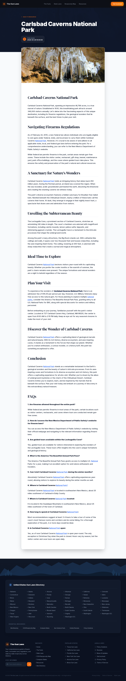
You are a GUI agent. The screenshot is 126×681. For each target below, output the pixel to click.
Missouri (12, 604)
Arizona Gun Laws (72, 659)
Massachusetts (51, 601)
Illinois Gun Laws (72, 662)
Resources (82, 4)
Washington (87, 613)
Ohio (85, 607)
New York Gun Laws (73, 656)
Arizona (49, 591)
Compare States (45, 628)
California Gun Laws (73, 650)
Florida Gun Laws (72, 653)
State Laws (58, 4)
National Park (40, 141)
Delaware (31, 595)
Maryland (31, 601)
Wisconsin (31, 617)
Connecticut (14, 595)
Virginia (67, 613)
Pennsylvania (32, 610)
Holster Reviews (74, 628)
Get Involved (117, 4)
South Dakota (87, 610)
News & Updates (102, 653)
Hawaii (85, 595)
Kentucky (86, 598)
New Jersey (106, 604)
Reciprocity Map (70, 4)
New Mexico (14, 607)
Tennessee (105, 610)
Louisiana (105, 598)
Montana (31, 604)
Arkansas (68, 591)
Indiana (30, 598)
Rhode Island (51, 610)
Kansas (67, 598)
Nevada (67, 604)
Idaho (104, 595)
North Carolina (51, 607)
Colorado (105, 591)
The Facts (47, 4)
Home (38, 647)
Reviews (99, 650)
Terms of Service (102, 662)
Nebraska (50, 604)
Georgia (67, 595)
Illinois (12, 598)
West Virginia (14, 617)
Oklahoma (105, 607)
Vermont (49, 613)
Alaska (30, 591)
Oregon (12, 610)
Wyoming (50, 617)
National (94, 461)
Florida (49, 595)
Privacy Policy (101, 659)
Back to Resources (29, 16)
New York (31, 607)
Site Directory (14, 628)
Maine (12, 601)
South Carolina (70, 610)
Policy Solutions (88, 628)
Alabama (13, 591)
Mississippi (105, 601)
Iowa (48, 598)
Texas (12, 613)
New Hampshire (88, 604)
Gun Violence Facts (59, 628)
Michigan (68, 601)
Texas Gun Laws (72, 647)
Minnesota (86, 601)
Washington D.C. (107, 613)
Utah (29, 613)
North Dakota (69, 607)
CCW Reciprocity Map (29, 628)
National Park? (62, 485)
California (86, 591)
